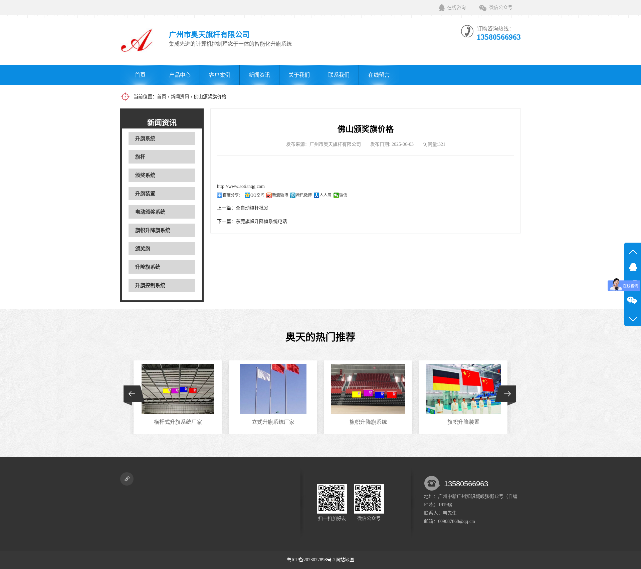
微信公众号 (500, 7)
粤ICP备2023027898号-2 (311, 559)
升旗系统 (145, 138)
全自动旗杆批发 (252, 208)
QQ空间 (257, 195)
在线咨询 (456, 7)
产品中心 (180, 75)
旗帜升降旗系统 (152, 230)
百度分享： (233, 195)
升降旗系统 (147, 267)
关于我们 (299, 75)
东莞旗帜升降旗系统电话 (261, 221)
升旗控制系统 (150, 285)
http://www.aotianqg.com (241, 186)
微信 (343, 195)
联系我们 (339, 75)
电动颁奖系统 (150, 212)
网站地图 (345, 559)
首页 (140, 75)
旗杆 (140, 157)
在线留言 (379, 75)
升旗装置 (145, 193)
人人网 (325, 195)
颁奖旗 (142, 248)
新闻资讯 (259, 75)
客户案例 (219, 75)
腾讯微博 (304, 195)
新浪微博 (280, 195)
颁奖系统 (145, 175)
